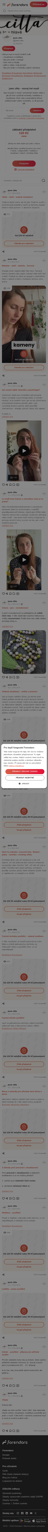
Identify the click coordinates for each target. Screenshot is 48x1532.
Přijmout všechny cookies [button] (25, 771)
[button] (24, 783)
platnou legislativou (16, 766)
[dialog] (24, 766)
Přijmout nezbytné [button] (25, 778)
